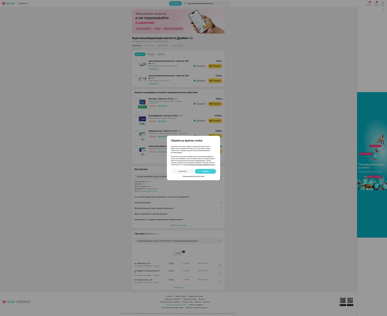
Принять (205, 171)
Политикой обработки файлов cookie (201, 165)
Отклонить (182, 171)
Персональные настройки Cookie (193, 176)
